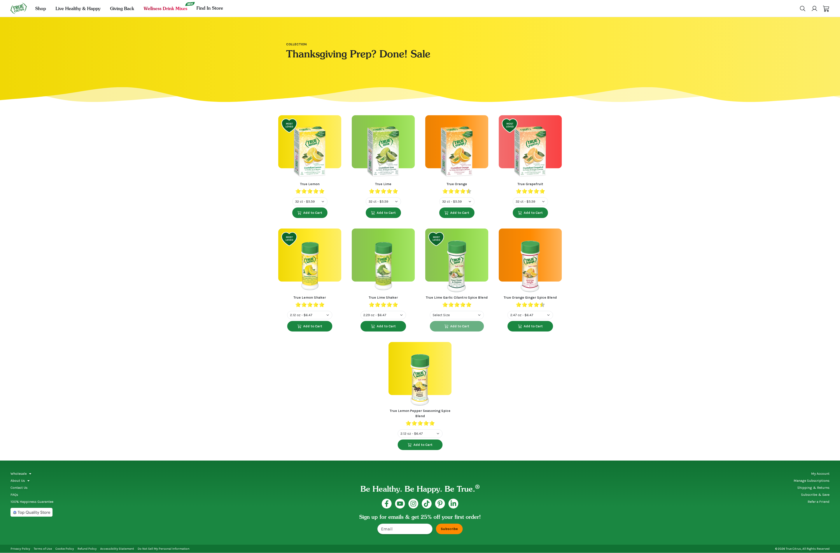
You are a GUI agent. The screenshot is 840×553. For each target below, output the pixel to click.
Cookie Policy (64, 549)
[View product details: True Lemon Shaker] (309, 262)
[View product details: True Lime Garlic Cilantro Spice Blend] (456, 262)
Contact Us (19, 488)
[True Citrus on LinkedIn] (453, 504)
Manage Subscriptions (812, 481)
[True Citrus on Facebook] (387, 504)
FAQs (14, 495)
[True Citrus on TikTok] (427, 504)
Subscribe (449, 529)
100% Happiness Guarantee (31, 502)
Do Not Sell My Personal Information (163, 549)
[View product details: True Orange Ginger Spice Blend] (530, 262)
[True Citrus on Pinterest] (440, 504)
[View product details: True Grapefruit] (530, 148)
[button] (826, 8)
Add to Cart (312, 213)
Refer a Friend (819, 502)
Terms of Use (43, 549)
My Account (820, 473)
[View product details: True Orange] (456, 148)
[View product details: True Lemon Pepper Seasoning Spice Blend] (420, 375)
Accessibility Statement (117, 549)
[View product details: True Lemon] (309, 148)
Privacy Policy (20, 549)
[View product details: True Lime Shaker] (383, 262)
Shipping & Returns (813, 488)
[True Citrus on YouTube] (400, 504)
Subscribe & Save (815, 495)
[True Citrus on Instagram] (413, 504)
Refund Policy (87, 549)
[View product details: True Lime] (383, 148)
